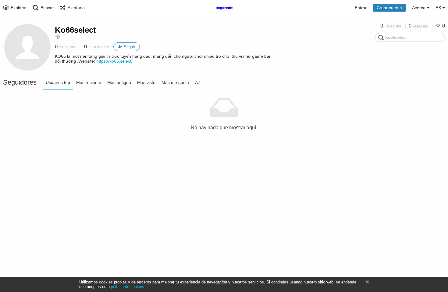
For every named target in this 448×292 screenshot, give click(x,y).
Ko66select (75, 30)
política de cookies (127, 286)
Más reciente (88, 82)
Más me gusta (175, 82)
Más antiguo (119, 82)
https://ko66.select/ (114, 61)
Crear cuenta (389, 7)
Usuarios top (58, 82)
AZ (198, 82)
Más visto (146, 82)
